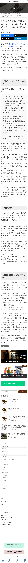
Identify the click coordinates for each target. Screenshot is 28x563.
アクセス (3, 498)
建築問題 (4, 451)
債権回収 (5, 483)
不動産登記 (5, 462)
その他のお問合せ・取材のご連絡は (14, 551)
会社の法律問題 (5, 472)
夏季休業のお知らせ (13, 399)
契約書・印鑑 (4, 454)
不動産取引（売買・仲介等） (9, 459)
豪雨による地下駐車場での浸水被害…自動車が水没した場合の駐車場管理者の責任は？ (17, 435)
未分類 (3, 491)
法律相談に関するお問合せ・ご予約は (14, 545)
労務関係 (5, 477)
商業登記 (5, 475)
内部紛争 (5, 480)
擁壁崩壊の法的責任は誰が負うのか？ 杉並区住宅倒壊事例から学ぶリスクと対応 (17, 418)
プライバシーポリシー (5, 507)
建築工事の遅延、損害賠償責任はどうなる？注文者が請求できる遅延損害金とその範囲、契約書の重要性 (17, 426)
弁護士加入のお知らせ (13, 408)
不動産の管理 (5, 464)
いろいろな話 (4, 485)
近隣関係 (5, 467)
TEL (25, 561)
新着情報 (4, 488)
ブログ (2, 495)
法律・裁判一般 (12, 346)
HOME (3, 561)
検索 (22, 391)
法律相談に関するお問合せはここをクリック (13, 383)
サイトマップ (3, 504)
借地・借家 (5, 469)
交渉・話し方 (4, 448)
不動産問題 (4, 456)
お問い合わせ (3, 501)
